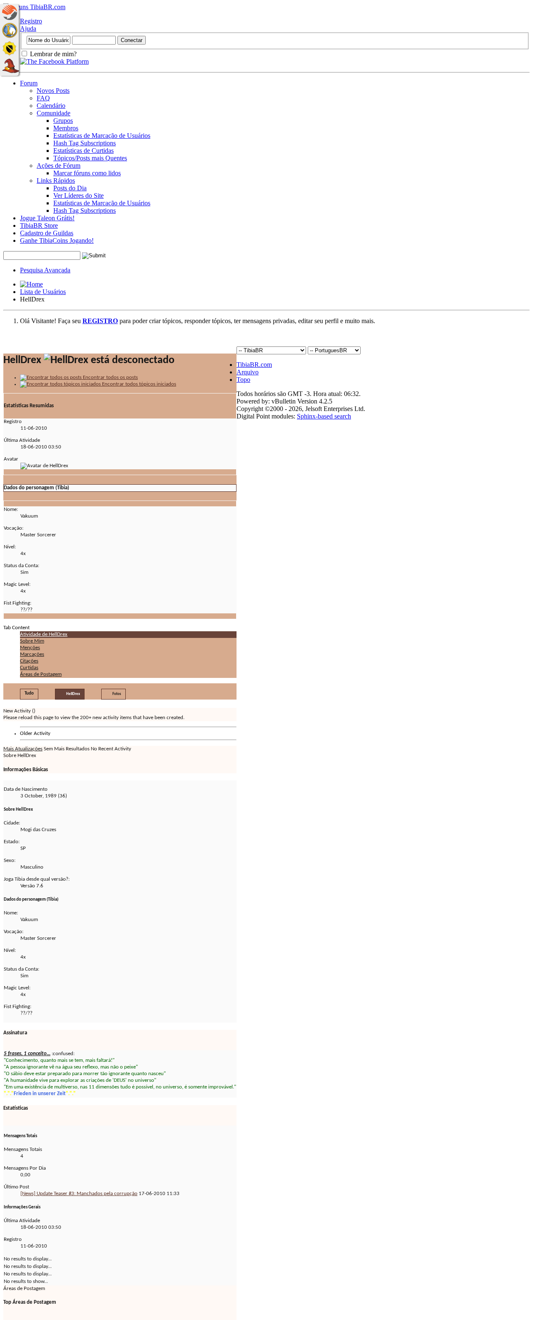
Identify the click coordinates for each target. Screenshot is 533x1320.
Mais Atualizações (22, 749)
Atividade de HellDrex (43, 634)
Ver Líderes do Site (78, 195)
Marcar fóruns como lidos (87, 173)
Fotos (116, 694)
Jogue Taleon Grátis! (47, 218)
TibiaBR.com (254, 364)
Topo (243, 379)
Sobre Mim (32, 641)
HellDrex (73, 694)
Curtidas (29, 667)
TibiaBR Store (39, 225)
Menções (30, 647)
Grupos (63, 120)
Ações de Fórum (58, 165)
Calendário (51, 105)
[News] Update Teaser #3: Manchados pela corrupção (78, 1193)
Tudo (29, 693)
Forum (28, 83)
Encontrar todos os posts (110, 377)
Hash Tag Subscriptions (84, 143)
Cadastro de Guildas (46, 233)
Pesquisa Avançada (45, 270)
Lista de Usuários (43, 291)
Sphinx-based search (324, 416)
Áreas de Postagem (41, 674)
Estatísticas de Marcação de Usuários (101, 135)
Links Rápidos (56, 180)
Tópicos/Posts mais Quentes (90, 158)
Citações (29, 661)
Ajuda (28, 28)
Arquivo (248, 372)
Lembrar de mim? (52, 53)
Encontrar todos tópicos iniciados (138, 384)
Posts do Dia (70, 188)
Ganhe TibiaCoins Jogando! (57, 240)
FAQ (43, 98)
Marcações (32, 654)
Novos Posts (53, 90)
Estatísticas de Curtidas (83, 150)
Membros (65, 128)
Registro (31, 21)
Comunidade (53, 113)
